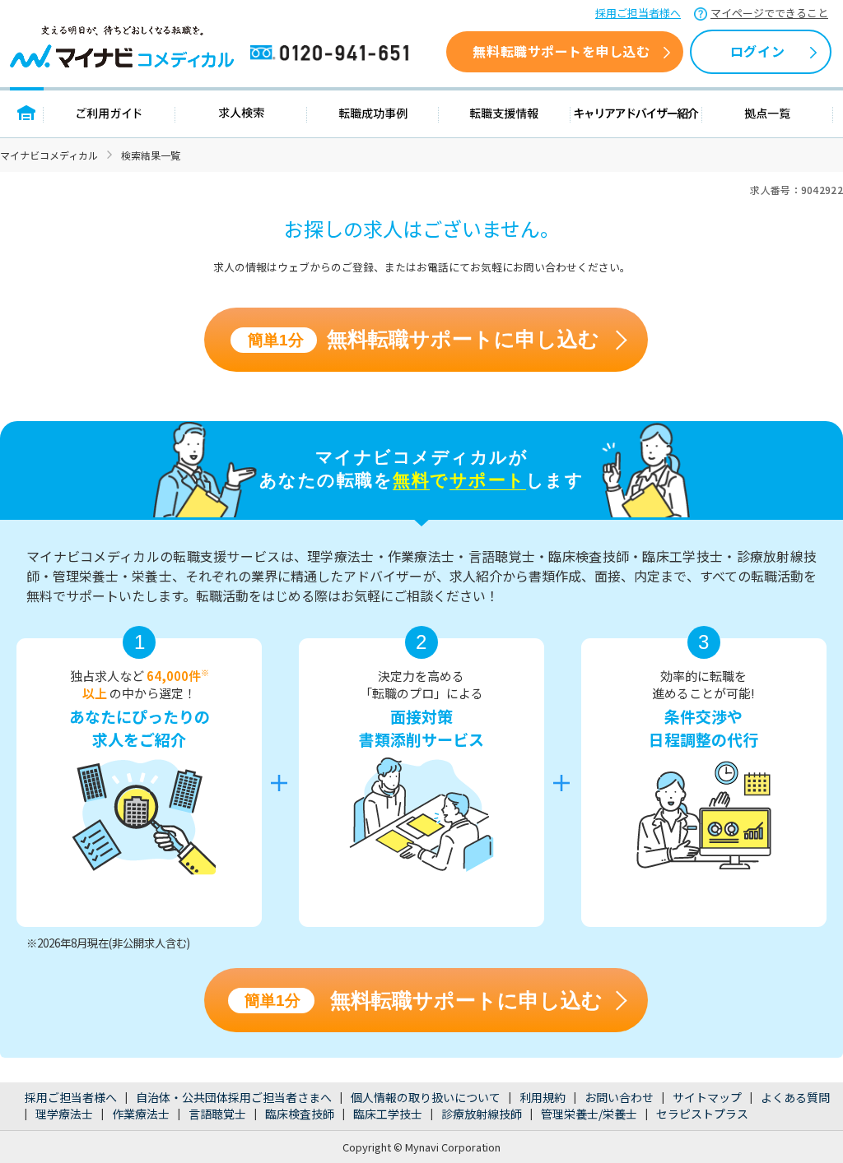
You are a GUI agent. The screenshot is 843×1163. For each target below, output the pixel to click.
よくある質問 (795, 1097)
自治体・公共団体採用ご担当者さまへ (234, 1097)
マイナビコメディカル (49, 155)
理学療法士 (64, 1113)
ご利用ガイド (109, 112)
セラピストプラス (702, 1113)
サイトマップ (707, 1097)
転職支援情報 (505, 112)
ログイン (757, 51)
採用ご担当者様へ (638, 13)
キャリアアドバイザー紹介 (636, 112)
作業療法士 (141, 1113)
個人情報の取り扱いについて (426, 1097)
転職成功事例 (373, 112)
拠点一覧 (767, 112)
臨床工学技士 (387, 1113)
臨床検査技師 (299, 1113)
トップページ (27, 112)
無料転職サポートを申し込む (561, 51)
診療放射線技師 (481, 1113)
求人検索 (241, 112)
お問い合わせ (619, 1097)
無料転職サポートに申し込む (424, 339)
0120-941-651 (332, 53)
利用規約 (542, 1097)
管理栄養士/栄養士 (589, 1113)
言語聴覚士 (217, 1113)
